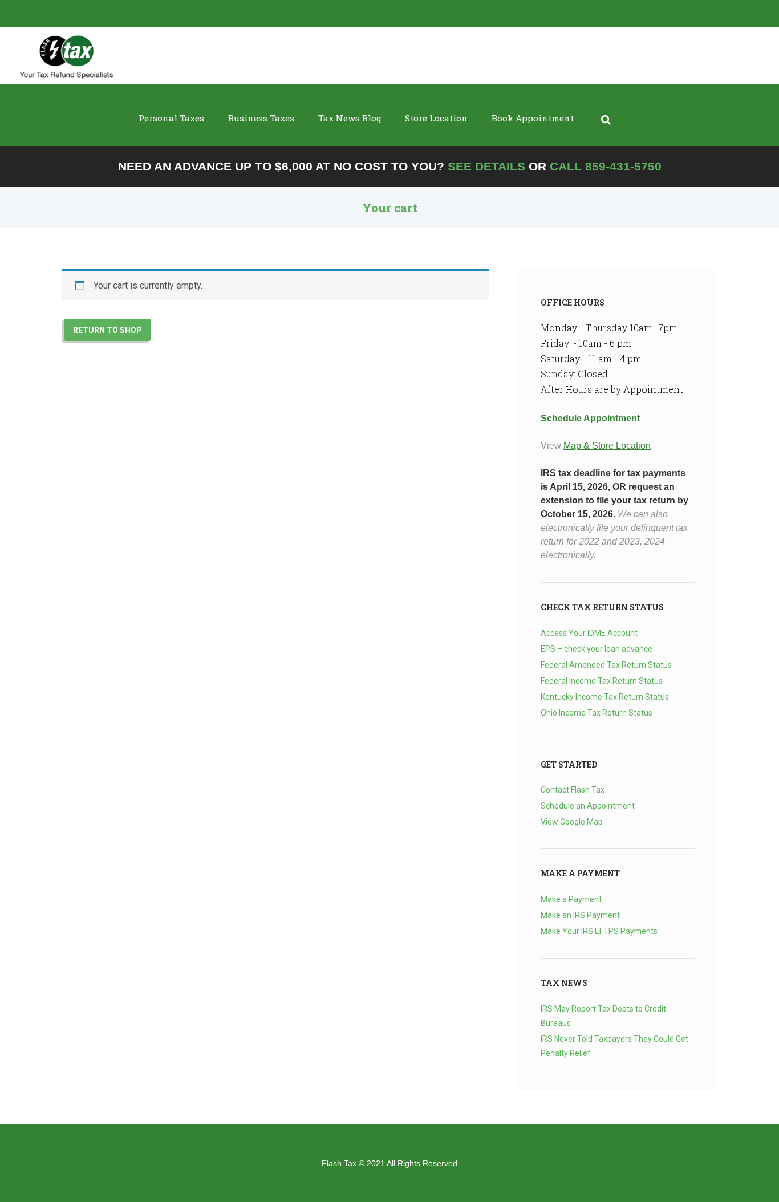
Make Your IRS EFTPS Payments (599, 931)
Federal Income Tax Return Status (602, 680)
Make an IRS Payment (580, 915)
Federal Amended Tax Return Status (606, 664)
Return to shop (107, 330)
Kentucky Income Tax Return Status (605, 696)
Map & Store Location (607, 445)
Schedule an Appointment (588, 805)
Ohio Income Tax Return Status (596, 712)
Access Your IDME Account (589, 632)
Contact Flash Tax (572, 789)
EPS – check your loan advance (596, 648)
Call (606, 166)
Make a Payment (571, 899)
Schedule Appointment (590, 418)
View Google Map (572, 821)
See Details (486, 166)
